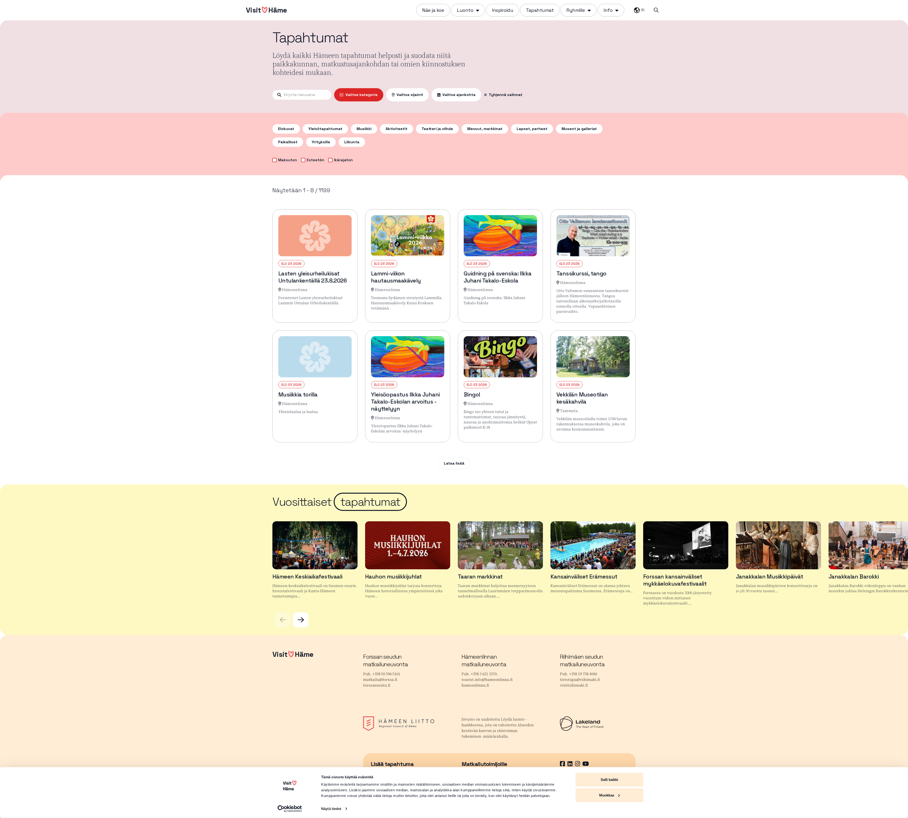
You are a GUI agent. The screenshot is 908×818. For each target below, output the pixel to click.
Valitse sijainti (410, 94)
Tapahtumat (540, 10)
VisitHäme (266, 10)
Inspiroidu (502, 10)
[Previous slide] (282, 619)
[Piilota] (477, 10)
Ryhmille (575, 10)
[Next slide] (300, 619)
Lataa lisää (454, 463)
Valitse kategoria (361, 94)
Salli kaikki (609, 780)
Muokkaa (606, 795)
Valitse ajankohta (459, 94)
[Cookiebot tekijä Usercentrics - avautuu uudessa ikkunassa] (289, 808)
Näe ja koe (433, 10)
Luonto (465, 10)
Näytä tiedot (331, 809)
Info (607, 10)
